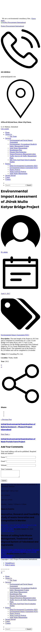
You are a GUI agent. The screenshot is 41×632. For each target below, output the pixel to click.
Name (3, 457)
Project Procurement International (12, 26)
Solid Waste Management (18, 148)
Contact (8, 179)
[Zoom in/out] (8, 569)
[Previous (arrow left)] (2, 571)
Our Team (13, 136)
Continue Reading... (8, 531)
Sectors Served (10, 175)
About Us (8, 134)
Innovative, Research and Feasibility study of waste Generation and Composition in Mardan (18, 526)
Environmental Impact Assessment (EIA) (24, 168)
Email (3, 461)
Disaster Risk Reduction (18, 152)
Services (8, 138)
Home (7, 132)
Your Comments (6, 469)
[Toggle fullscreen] (6, 569)
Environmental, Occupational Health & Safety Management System (23, 145)
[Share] (4, 569)
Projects (8, 164)
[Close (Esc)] (2, 569)
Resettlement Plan (16, 150)
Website (3, 465)
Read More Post (6, 557)
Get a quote (5, 129)
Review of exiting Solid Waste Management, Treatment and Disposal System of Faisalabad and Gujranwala (20, 550)
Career (7, 177)
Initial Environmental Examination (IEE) (24, 166)
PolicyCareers (10, 565)
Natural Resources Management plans (23, 154)
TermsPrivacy (10, 563)
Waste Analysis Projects (18, 171)
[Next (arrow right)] (4, 571)
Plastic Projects (15, 170)
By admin (4, 252)
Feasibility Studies (7, 529)
